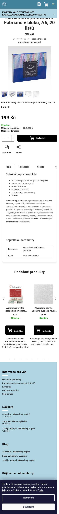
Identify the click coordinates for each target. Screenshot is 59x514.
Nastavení (28, 497)
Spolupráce (7, 394)
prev (3, 298)
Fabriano (29, 34)
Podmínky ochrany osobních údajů (18, 383)
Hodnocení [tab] (24, 167)
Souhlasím (28, 507)
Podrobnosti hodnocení (29, 42)
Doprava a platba (10, 390)
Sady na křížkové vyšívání (14, 421)
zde (41, 490)
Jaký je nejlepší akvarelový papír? (18, 429)
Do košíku (40, 138)
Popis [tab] (8, 167)
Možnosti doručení (10, 131)
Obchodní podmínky (11, 379)
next (55, 298)
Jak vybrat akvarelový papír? (16, 414)
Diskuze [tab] (40, 167)
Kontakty (6, 387)
